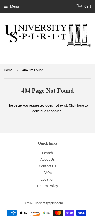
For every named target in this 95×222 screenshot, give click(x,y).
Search (47, 153)
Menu (14, 6)
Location (47, 179)
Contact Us (47, 166)
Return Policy (47, 186)
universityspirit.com (49, 203)
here (80, 105)
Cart (87, 6)
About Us (47, 159)
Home (8, 70)
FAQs (47, 173)
